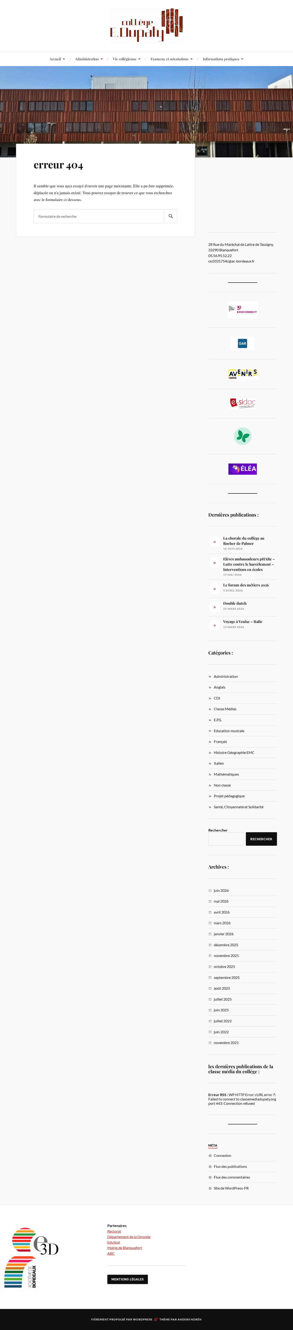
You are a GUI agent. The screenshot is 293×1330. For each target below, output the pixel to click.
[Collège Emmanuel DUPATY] (146, 25)
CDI (217, 698)
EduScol (113, 1242)
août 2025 (222, 988)
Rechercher (218, 830)
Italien (219, 763)
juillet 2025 (223, 999)
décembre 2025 (226, 945)
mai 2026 (221, 901)
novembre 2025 (226, 955)
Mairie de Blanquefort (124, 1247)
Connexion (222, 1155)
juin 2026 (221, 890)
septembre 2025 (227, 977)
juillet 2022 (223, 1021)
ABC (111, 1253)
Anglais (219, 687)
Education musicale (229, 731)
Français (220, 741)
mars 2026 (222, 923)
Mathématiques (226, 774)
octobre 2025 (224, 966)
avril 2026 (222, 912)
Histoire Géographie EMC (234, 752)
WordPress (142, 1319)
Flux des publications (230, 1166)
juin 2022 (221, 1032)
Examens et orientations (170, 58)
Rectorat (114, 1231)
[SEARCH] (171, 216)
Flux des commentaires (232, 1177)
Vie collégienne (124, 58)
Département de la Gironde (128, 1237)
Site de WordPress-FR (231, 1188)
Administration (87, 58)
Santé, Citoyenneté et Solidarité (238, 807)
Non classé (222, 785)
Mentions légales (127, 1279)
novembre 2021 (226, 1042)
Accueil (55, 58)
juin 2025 (221, 1010)
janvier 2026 (223, 934)
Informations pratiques (221, 58)
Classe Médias (225, 709)
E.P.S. (218, 720)
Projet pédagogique (229, 796)
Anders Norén (190, 1319)
